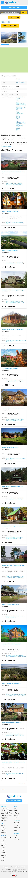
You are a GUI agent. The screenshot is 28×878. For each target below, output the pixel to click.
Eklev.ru (9, 869)
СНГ (2, 823)
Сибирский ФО (4, 817)
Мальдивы (16, 815)
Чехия (2, 857)
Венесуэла (16, 824)
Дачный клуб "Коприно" (10, 368)
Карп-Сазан (19, 106)
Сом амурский (13, 538)
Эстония (3, 860)
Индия (15, 812)
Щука (17, 129)
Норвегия (3, 850)
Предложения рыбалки (10, 25)
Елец (17, 99)
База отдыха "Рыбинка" (10, 250)
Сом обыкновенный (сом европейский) (20, 122)
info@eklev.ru (24, 871)
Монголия (16, 813)
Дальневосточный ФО (6, 810)
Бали (15, 808)
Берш (7, 183)
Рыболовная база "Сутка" (10, 447)
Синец (17, 120)
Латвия (3, 847)
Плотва (18, 117)
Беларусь (3, 829)
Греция (2, 840)
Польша (3, 852)
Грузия (2, 830)
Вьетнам (16, 810)
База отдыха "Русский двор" (11, 683)
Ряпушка (18, 118)
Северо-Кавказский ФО (6, 815)
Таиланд (16, 817)
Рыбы (11, 867)
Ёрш (17, 101)
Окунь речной (19, 113)
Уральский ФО (4, 818)
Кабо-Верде (16, 839)
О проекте (16, 867)
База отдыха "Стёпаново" (10, 211)
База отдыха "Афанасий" (10, 604)
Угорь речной (19, 125)
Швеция (3, 859)
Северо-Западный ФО (20, 83)
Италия (3, 842)
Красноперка (19, 108)
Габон (15, 835)
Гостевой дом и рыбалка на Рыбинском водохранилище (14, 408)
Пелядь (18, 115)
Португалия (4, 854)
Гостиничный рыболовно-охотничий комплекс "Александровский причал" (14, 762)
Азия (15, 806)
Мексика (16, 830)
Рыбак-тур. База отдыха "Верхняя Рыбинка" (14, 526)
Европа (3, 835)
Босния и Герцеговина (6, 837)
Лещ (17, 109)
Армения (3, 827)
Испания (3, 845)
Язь (17, 131)
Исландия (3, 844)
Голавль (18, 98)
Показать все (21, 783)
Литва (2, 849)
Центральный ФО (5, 808)
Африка (16, 833)
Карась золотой (20, 103)
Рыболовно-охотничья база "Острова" (14, 172)
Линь (17, 111)
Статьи (23, 867)
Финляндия (4, 855)
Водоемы (5, 867)
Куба (15, 829)
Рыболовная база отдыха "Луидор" (13, 290)
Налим (17, 112)
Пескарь (18, 116)
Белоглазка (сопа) (20, 97)
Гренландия (4, 839)
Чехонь (18, 128)
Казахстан (3, 832)
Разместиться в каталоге (14, 800)
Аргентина (16, 822)
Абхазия (3, 825)
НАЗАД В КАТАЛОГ (14, 17)
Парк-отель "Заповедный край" (12, 486)
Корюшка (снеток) (20, 107)
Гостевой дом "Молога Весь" (11, 722)
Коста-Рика (17, 827)
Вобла (7, 380)
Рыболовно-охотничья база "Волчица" (14, 565)
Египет (15, 837)
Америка (16, 820)
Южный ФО (4, 820)
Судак (17, 124)
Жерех (17, 102)
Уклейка (18, 127)
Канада (16, 825)
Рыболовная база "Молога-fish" (12, 329)
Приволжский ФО (5, 812)
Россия (18, 79)
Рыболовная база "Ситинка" (11, 644)
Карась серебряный (21, 104)
